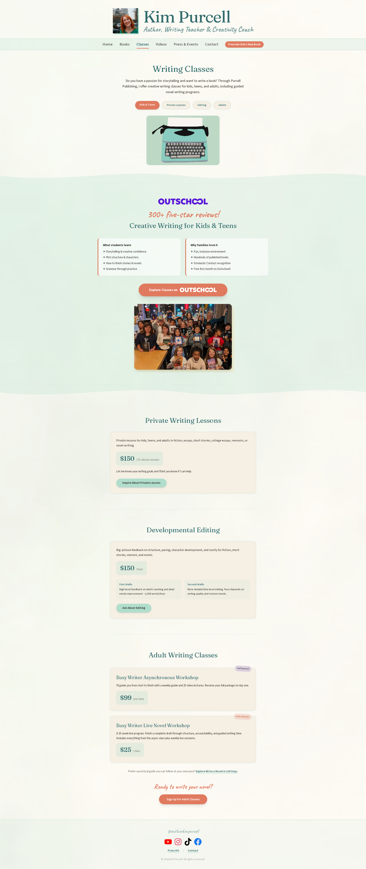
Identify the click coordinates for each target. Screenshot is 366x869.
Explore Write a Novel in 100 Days (216, 771)
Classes (142, 44)
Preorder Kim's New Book (244, 44)
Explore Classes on (163, 290)
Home (108, 44)
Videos (161, 44)
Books (125, 44)
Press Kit (173, 851)
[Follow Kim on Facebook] (198, 842)
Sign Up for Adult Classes (183, 799)
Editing (202, 105)
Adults (222, 105)
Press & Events (186, 44)
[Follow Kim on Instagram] (178, 842)
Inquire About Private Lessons (141, 483)
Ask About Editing (133, 608)
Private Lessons (176, 105)
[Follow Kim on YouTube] (168, 842)
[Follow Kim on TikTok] (188, 842)
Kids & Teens (147, 105)
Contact (211, 44)
